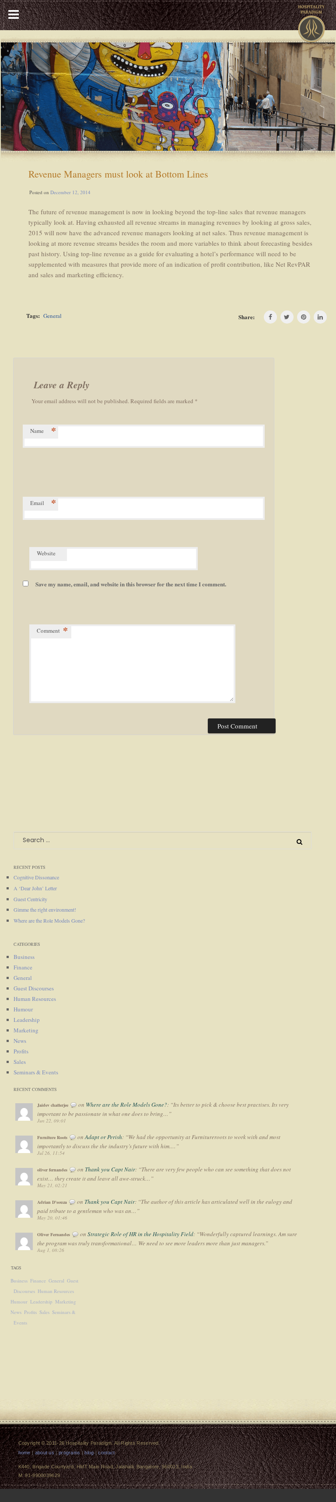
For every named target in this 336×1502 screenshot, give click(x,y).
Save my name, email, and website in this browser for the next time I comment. (130, 584)
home (24, 1452)
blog (89, 1452)
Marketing (26, 1030)
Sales (20, 1062)
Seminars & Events (36, 1072)
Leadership (27, 1020)
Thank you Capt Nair (110, 1169)
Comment (52, 631)
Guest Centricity (30, 899)
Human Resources (35, 999)
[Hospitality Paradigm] (311, 20)
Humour (23, 1009)
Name (43, 431)
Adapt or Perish (103, 1137)
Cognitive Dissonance (36, 877)
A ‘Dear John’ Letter (35, 888)
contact (106, 1452)
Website (46, 553)
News (20, 1041)
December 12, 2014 (70, 192)
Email (43, 504)
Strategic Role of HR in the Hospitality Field (140, 1234)
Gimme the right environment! (45, 909)
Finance (23, 967)
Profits (21, 1051)
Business (24, 957)
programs (69, 1452)
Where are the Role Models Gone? (49, 920)
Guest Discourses (34, 988)
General (52, 316)
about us (44, 1452)
